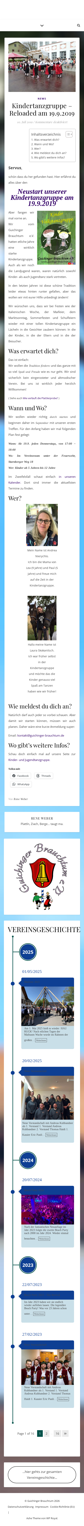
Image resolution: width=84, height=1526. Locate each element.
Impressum (41, 1506)
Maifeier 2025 (32, 982)
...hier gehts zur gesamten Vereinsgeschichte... (42, 1474)
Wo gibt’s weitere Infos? (49, 157)
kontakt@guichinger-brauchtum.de (40, 735)
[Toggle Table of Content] (67, 134)
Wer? (37, 148)
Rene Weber (21, 799)
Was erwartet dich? (46, 139)
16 (57, 1433)
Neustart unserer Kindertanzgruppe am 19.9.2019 (42, 197)
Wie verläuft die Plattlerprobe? (40, 398)
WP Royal (51, 1518)
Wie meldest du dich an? (50, 153)
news (42, 98)
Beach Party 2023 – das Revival (42, 1295)
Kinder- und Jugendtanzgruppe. (29, 760)
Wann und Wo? (44, 144)
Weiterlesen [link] (41, 1040)
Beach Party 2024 (34, 1190)
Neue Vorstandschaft (35, 1071)
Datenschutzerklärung (21, 1506)
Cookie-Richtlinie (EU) (62, 1506)
